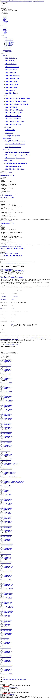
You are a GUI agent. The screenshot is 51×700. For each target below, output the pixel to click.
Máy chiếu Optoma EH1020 (22, 263)
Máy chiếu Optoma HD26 (5, 509)
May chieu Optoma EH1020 (20, 679)
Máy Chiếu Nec (8, 45)
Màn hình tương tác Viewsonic (15, 158)
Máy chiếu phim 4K (11, 93)
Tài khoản (5, 22)
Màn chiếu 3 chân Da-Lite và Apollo (16, 104)
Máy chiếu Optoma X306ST (6, 469)
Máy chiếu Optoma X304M (5, 446)
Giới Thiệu (5, 17)
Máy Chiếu (5, 18)
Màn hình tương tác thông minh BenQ (17, 152)
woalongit (10, 698)
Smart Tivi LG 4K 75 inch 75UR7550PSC (11, 256)
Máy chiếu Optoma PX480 (7, 223)
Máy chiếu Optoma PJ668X (6, 666)
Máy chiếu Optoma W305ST (6, 598)
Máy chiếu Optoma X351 (5, 495)
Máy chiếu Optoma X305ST (6, 589)
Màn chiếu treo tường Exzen (14, 121)
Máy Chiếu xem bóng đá (13, 166)
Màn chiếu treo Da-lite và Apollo (15, 101)
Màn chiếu (5, 46)
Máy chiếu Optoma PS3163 (5, 563)
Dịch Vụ (4, 19)
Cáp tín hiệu (9, 133)
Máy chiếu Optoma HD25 (5, 370)
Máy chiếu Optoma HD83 (5, 424)
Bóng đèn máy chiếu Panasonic (15, 144)
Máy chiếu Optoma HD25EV (6, 437)
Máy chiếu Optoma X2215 (5, 388)
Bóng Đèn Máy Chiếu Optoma (15, 141)
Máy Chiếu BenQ (9, 41)
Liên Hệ (4, 23)
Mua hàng (2, 363)
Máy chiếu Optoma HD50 (5, 500)
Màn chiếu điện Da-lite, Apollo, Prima (17, 98)
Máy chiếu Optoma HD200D (6, 612)
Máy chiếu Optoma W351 (5, 549)
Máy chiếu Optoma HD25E (5, 428)
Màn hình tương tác (7, 50)
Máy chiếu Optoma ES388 (5, 643)
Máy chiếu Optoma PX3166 (6, 567)
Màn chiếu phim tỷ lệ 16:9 (13, 113)
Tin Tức (4, 31)
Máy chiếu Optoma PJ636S (5, 527)
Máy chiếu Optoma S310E (5, 554)
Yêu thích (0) (5, 21)
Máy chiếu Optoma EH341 (5, 634)
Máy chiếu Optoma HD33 (5, 366)
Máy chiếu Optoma (4, 639)
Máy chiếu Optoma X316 (5, 455)
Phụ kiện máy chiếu (7, 47)
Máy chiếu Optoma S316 (5, 451)
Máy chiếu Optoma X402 (5, 536)
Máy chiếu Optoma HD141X (6, 545)
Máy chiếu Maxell (11, 70)
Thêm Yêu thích (20, 273)
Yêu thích (5, 32)
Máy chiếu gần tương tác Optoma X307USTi (9, 464)
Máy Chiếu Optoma (9, 38)
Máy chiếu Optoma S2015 (5, 375)
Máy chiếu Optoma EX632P (6, 531)
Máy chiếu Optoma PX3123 (6, 585)
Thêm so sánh (3, 275)
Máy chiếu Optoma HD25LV (6, 361)
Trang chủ (5, 15)
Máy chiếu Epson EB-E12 (7, 175)
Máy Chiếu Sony (8, 43)
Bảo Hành (5, 20)
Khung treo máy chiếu (12, 135)
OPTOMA (14, 263)
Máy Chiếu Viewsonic (12, 78)
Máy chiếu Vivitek (11, 87)
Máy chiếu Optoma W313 (5, 513)
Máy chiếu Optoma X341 (5, 621)
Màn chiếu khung (11, 107)
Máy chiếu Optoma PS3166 (5, 576)
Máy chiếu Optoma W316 (5, 460)
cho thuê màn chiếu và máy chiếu (16, 163)
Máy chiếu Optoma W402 (5, 540)
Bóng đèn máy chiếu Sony (13, 147)
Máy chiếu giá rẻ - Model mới (14, 169)
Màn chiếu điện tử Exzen (13, 124)
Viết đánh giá (14, 276)
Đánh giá (12, 277)
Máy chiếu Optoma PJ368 (5, 657)
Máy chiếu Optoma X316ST (6, 594)
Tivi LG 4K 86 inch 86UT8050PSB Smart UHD (12, 248)
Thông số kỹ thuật (6, 277)
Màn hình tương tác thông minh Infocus (18, 155)
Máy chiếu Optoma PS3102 (5, 580)
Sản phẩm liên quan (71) (19, 277)
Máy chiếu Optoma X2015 (5, 379)
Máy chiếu (5, 37)
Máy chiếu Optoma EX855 (5, 406)
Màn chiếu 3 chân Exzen (13, 119)
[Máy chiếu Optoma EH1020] (6, 269)
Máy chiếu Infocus (9, 44)
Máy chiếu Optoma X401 (5, 415)
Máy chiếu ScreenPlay (12, 75)
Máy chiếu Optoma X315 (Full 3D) (7, 473)
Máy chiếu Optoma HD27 (5, 670)
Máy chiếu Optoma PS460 (7, 197)
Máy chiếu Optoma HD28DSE (6, 607)
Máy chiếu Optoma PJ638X (6, 674)
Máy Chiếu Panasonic (9, 42)
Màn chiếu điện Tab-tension (14, 110)
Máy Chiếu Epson (9, 40)
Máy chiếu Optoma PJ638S (5, 652)
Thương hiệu (8, 263)
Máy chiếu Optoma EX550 (5, 397)
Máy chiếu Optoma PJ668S (5, 661)
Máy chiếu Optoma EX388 (5, 648)
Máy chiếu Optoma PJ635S (5, 572)
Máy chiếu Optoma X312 (5, 558)
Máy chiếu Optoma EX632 (5, 522)
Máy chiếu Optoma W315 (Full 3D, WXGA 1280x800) (11, 482)
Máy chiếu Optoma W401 (5, 419)
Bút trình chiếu (10, 130)
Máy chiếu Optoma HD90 (5, 433)
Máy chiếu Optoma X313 (5, 486)
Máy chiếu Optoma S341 (5, 625)
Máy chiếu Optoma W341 (5, 630)
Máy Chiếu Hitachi (11, 84)
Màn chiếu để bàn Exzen (13, 116)
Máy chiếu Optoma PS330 (5, 518)
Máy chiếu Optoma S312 (5, 616)
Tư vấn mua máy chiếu (7, 51)
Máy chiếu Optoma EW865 (5, 410)
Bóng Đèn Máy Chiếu (7, 48)
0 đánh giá (8, 276)
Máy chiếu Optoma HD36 (5, 504)
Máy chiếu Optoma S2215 (5, 392)
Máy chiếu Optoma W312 (5, 603)
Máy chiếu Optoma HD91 (5, 442)
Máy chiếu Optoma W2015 (5, 383)
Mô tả (1, 277)
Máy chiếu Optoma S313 (5, 491)
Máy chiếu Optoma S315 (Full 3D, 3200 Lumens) (10, 478)
